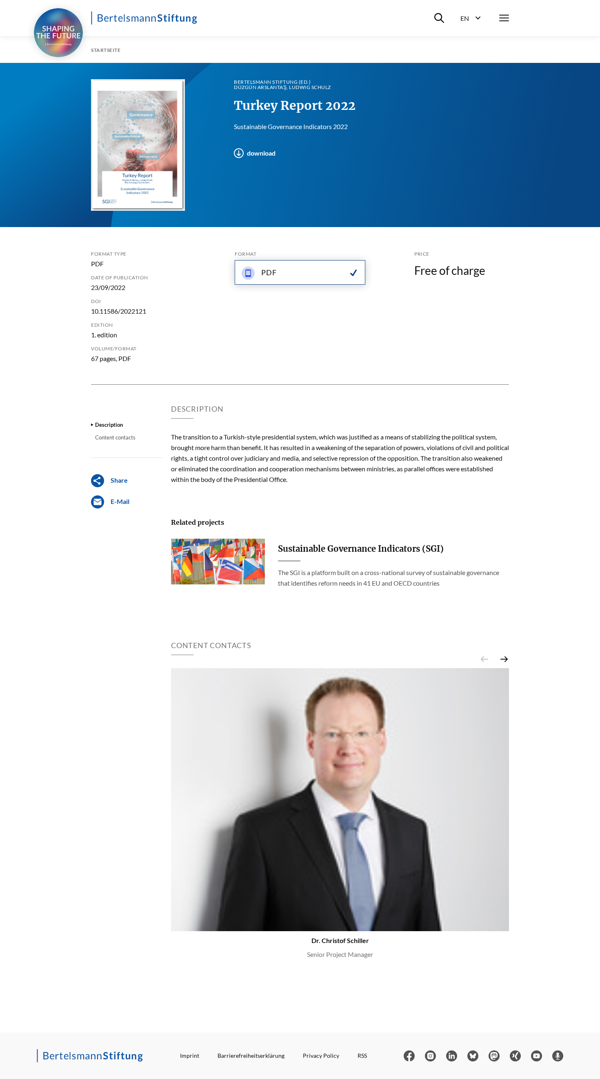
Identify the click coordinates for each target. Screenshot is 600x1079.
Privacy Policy (321, 1055)
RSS (362, 1055)
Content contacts (115, 437)
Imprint (189, 1055)
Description (109, 424)
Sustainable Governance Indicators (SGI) (361, 549)
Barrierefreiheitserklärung (251, 1055)
